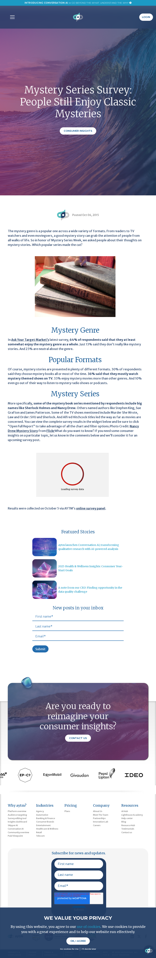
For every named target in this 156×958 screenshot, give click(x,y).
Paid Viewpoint (15, 835)
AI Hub (124, 811)
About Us (97, 811)
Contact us (126, 832)
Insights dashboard (17, 821)
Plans (67, 811)
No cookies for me (69, 949)
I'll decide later (89, 949)
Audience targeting (17, 815)
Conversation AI (16, 828)
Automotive (42, 815)
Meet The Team (100, 815)
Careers (96, 825)
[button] (11, 17)
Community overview (18, 832)
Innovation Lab (100, 821)
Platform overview (17, 811)
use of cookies (88, 926)
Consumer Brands (45, 821)
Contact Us (78, 738)
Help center (127, 818)
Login (146, 17)
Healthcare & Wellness (47, 828)
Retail (39, 832)
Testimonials (127, 828)
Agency (40, 811)
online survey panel (90, 508)
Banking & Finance (45, 818)
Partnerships (99, 818)
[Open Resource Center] (148, 950)
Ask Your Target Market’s (30, 340)
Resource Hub (128, 825)
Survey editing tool (17, 818)
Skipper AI (13, 825)
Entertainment (43, 825)
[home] (78, 17)
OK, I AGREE (78, 941)
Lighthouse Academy (132, 815)
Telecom (40, 835)
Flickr (50, 431)
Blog (123, 821)
